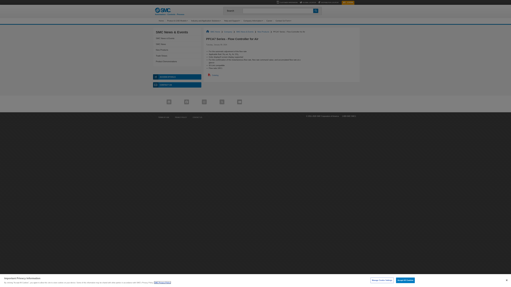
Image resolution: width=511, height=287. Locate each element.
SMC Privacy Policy (162, 283)
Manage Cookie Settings (382, 280)
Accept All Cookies (405, 280)
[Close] (507, 280)
